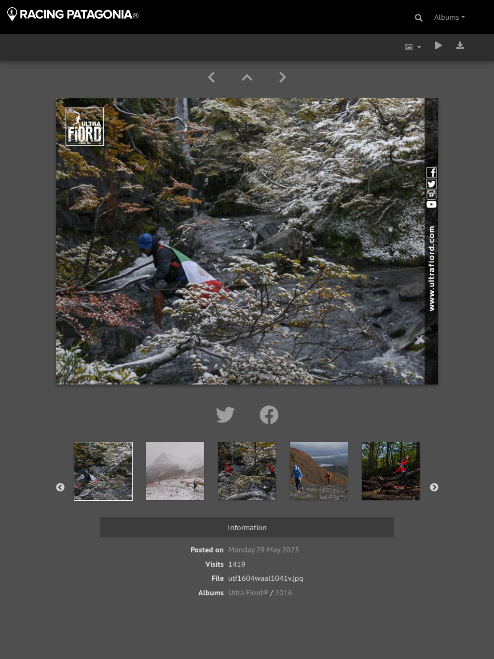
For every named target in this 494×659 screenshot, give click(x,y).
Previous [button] (60, 488)
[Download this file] (460, 45)
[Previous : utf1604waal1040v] (213, 77)
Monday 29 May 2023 (263, 549)
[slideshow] (438, 45)
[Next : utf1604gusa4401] (282, 77)
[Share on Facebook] (269, 414)
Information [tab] (247, 527)
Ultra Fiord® (248, 592)
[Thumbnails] (248, 77)
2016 (283, 592)
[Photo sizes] (412, 47)
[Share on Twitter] (228, 414)
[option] (103, 486)
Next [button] (434, 488)
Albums (446, 17)
